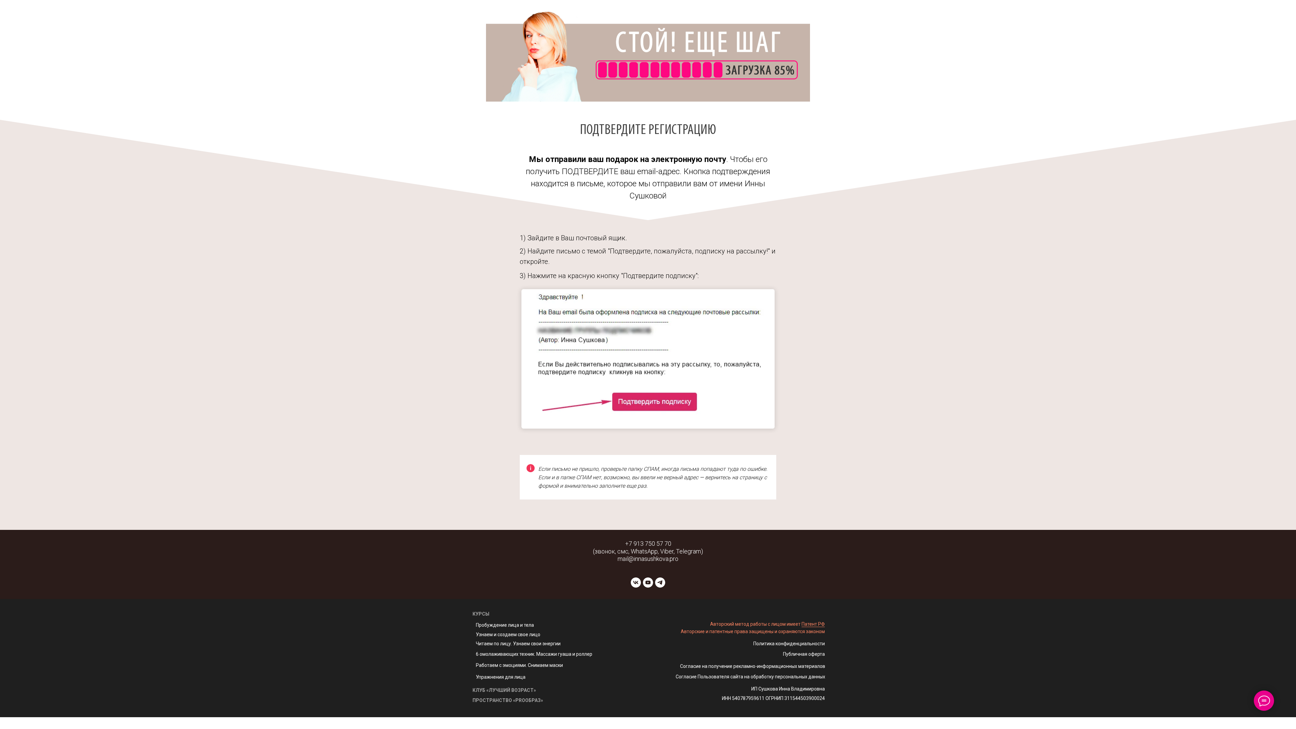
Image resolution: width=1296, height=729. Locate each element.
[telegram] (660, 582)
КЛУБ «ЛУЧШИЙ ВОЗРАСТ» (504, 690)
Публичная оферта (804, 654)
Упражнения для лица (500, 677)
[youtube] (648, 582)
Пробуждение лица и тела (505, 625)
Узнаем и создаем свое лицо (508, 634)
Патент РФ (813, 624)
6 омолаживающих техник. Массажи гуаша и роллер (534, 654)
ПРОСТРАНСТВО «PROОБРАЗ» (508, 700)
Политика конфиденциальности (789, 643)
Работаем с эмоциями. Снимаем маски (519, 665)
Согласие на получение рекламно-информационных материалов (752, 666)
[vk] (636, 582)
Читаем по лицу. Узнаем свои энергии (518, 643)
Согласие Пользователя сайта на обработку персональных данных (750, 676)
